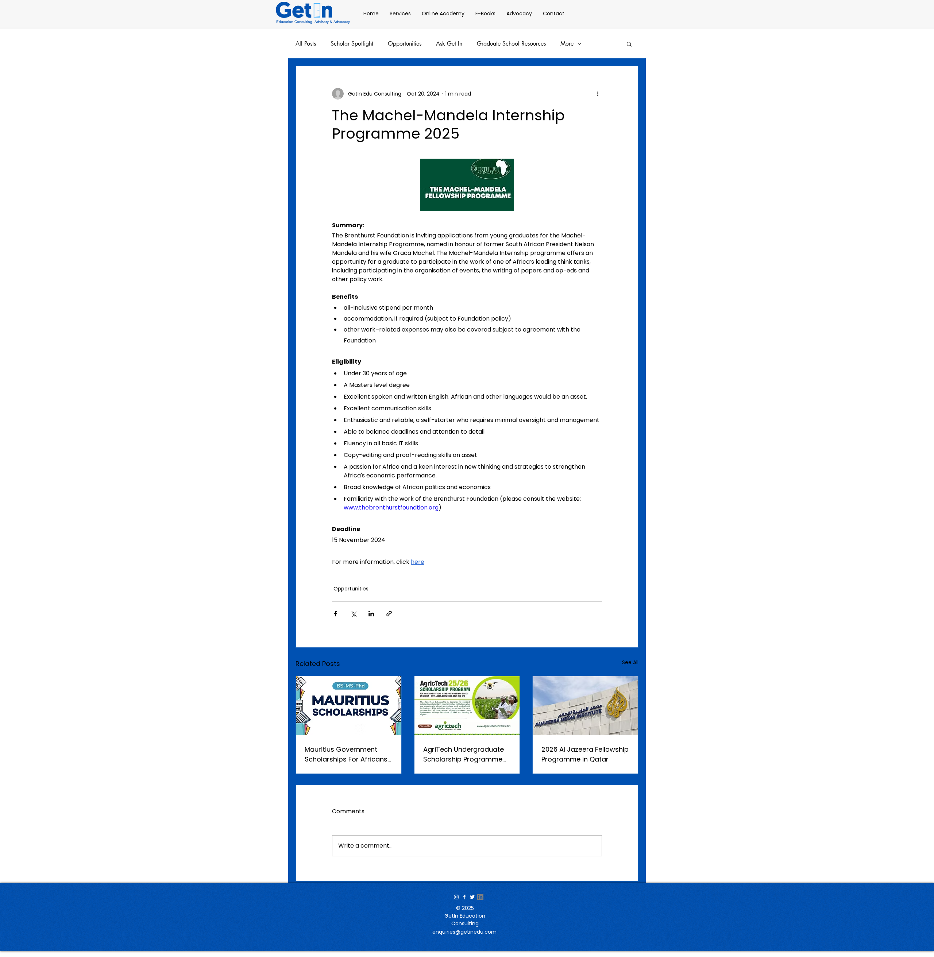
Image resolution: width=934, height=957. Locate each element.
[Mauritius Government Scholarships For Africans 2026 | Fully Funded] (348, 705)
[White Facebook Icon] (464, 897)
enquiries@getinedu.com (464, 931)
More (567, 43)
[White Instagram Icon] (456, 897)
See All (630, 662)
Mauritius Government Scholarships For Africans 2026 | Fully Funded (346, 754)
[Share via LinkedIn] (371, 613)
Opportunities (404, 43)
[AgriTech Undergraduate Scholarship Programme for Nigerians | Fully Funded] (467, 705)
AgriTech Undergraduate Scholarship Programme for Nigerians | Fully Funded (466, 754)
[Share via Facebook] (335, 613)
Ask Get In (449, 43)
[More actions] (597, 93)
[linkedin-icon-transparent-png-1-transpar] (480, 897)
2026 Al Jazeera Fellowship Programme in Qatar (585, 754)
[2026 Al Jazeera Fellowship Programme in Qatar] (585, 705)
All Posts (306, 43)
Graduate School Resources (511, 43)
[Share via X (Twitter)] (353, 613)
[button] (629, 44)
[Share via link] (389, 613)
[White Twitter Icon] (472, 897)
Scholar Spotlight (352, 43)
